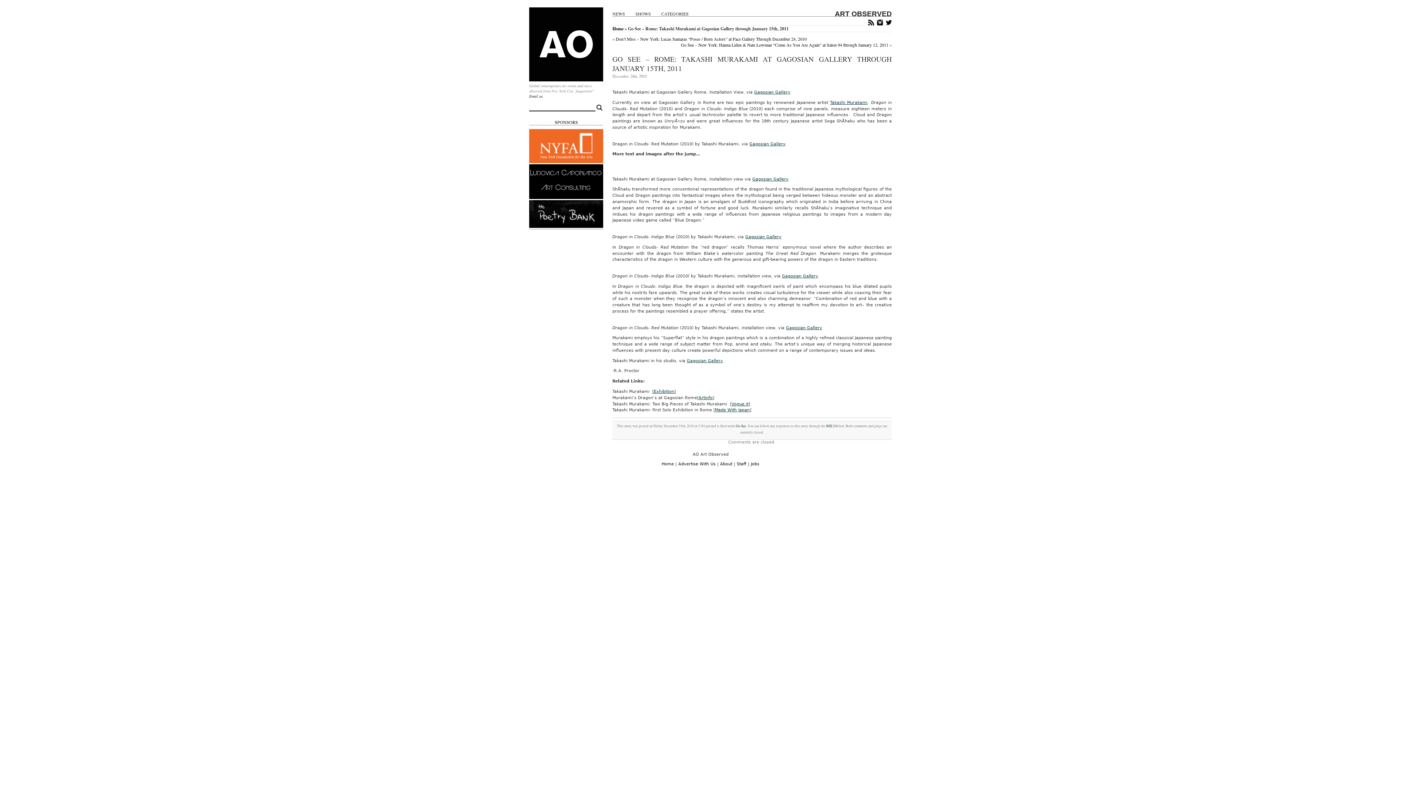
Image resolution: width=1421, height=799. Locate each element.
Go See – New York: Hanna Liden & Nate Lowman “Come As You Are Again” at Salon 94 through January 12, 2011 (784, 45)
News (618, 14)
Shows (643, 14)
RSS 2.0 (831, 426)
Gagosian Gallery (772, 92)
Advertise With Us (697, 464)
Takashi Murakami (848, 102)
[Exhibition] (664, 391)
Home (618, 29)
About (726, 464)
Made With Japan (732, 410)
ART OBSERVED (863, 14)
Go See (741, 426)
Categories (675, 14)
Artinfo (706, 397)
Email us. (536, 96)
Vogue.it (740, 404)
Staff (741, 464)
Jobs (755, 464)
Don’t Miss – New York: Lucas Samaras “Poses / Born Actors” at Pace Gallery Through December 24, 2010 (711, 39)
